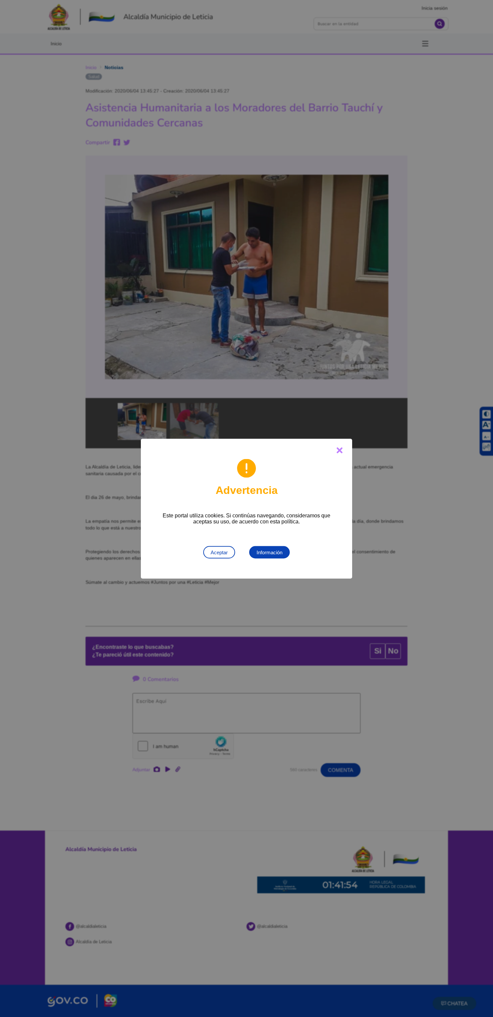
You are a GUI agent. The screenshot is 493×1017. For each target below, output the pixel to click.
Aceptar (219, 552)
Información (269, 552)
